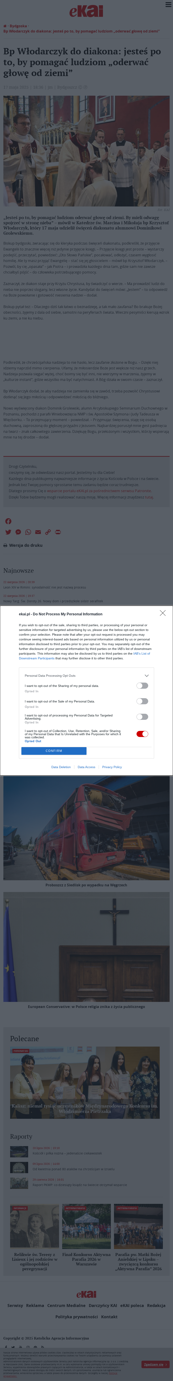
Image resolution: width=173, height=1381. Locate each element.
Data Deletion (61, 767)
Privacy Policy (112, 767)
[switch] (142, 686)
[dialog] (86, 691)
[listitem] (86, 675)
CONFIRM (54, 751)
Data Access (86, 767)
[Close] (164, 614)
